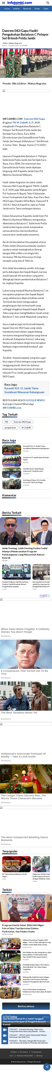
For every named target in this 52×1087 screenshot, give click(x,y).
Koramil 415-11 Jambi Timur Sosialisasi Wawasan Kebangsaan (36, 447)
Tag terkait (10, 414)
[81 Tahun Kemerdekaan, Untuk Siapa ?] (16, 864)
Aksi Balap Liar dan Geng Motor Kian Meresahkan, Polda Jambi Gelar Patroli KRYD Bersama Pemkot (37, 954)
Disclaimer (24, 1052)
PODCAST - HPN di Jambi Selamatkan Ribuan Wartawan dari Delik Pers (28, 1036)
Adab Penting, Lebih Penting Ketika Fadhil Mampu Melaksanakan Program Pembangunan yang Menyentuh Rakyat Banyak (24, 553)
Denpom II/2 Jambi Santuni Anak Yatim (36, 458)
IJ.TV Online (10, 1016)
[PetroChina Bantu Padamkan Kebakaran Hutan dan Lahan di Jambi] (10, 993)
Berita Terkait (11, 512)
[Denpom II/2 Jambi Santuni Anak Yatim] (11, 461)
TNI (6, 422)
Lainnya (45, 1017)
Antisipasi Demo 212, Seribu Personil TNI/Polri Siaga (34, 481)
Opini (45, 8)
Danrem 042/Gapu (22, 422)
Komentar (9, 495)
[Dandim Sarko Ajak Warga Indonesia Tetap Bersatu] (11, 472)
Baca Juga (9, 440)
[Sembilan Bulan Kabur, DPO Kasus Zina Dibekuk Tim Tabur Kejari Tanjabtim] (10, 968)
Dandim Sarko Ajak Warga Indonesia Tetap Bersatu (33, 470)
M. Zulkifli (26, 427)
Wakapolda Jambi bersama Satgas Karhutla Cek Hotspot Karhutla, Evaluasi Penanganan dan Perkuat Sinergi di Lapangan (36, 979)
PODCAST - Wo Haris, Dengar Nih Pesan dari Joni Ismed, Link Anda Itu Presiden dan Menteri (28, 1042)
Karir (12, 1056)
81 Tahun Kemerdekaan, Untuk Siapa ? (14, 875)
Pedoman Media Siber (25, 1056)
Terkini (7, 889)
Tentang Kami (36, 1052)
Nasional (27, 8)
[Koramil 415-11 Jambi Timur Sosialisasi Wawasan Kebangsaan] (11, 450)
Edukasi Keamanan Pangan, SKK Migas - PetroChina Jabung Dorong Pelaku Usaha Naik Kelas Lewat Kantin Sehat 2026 (37, 942)
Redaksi (14, 1052)
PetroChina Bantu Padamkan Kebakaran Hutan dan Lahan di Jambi (37, 990)
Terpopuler (10, 851)
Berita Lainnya (26, 1006)
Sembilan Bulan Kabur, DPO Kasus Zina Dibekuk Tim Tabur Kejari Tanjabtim (36, 967)
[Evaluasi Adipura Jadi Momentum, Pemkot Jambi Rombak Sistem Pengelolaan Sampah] (16, 572)
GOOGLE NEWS (35, 400)
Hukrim (16, 8)
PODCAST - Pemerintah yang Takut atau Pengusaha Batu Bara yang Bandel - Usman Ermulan (27, 1031)
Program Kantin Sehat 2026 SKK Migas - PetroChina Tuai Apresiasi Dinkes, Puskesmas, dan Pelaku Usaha (23, 928)
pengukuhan (10, 427)
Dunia (37, 8)
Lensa (7, 8)
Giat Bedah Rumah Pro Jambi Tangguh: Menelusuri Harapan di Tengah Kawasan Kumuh (24, 1021)
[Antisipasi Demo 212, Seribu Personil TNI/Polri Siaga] (11, 484)
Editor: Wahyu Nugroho (12, 43)
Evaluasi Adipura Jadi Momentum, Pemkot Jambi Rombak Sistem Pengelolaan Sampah (15, 584)
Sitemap (39, 1056)
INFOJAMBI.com (12, 407)
